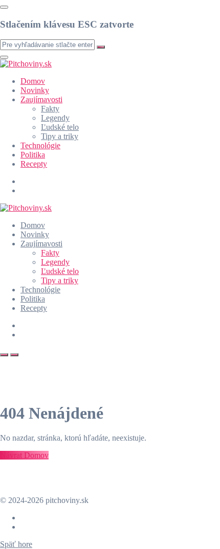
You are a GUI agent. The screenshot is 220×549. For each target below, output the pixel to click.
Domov (32, 81)
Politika (32, 154)
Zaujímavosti (41, 99)
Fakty (50, 108)
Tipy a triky (59, 136)
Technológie (40, 145)
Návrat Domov (24, 455)
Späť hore (16, 544)
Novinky (34, 90)
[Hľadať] (4, 354)
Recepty (33, 163)
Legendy (55, 117)
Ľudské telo (60, 127)
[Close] (4, 7)
